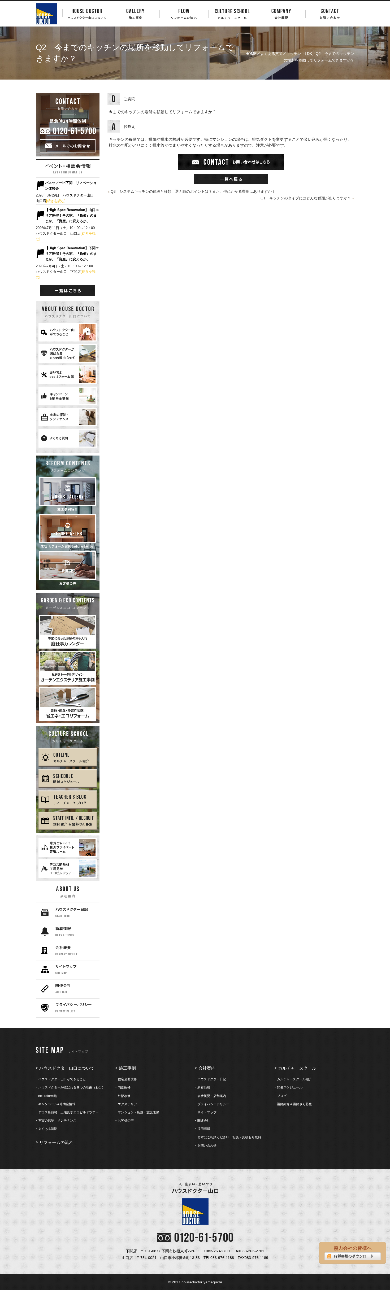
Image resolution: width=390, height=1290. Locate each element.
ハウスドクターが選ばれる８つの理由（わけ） (71, 1087)
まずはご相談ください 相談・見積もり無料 (229, 1137)
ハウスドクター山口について (66, 1068)
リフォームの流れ (56, 1142)
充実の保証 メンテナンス (57, 1120)
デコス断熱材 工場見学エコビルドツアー (68, 1112)
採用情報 (203, 1128)
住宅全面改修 (127, 1079)
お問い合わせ (206, 1145)
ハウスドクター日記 (211, 1079)
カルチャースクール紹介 (294, 1079)
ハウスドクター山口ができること (62, 1079)
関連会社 (203, 1120)
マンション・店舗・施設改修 (138, 1112)
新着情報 (203, 1087)
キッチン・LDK (299, 53)
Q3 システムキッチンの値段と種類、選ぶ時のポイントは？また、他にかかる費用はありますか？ (193, 191)
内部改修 (124, 1087)
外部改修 (124, 1095)
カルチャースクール (297, 1068)
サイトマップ (206, 1112)
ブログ (282, 1095)
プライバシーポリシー (213, 1104)
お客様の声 (126, 1120)
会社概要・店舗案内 (211, 1095)
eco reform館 (47, 1095)
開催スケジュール (289, 1087)
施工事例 (127, 1068)
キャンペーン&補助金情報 (56, 1104)
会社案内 (206, 1068)
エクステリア (127, 1104)
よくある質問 (271, 53)
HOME (251, 53)
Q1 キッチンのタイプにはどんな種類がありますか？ (306, 198)
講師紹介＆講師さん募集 (294, 1104)
